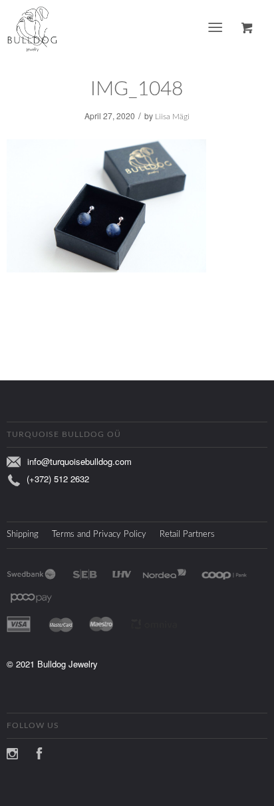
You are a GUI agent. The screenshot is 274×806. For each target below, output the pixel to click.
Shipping (23, 534)
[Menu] (215, 28)
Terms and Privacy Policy (99, 534)
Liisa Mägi (172, 117)
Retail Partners (187, 534)
